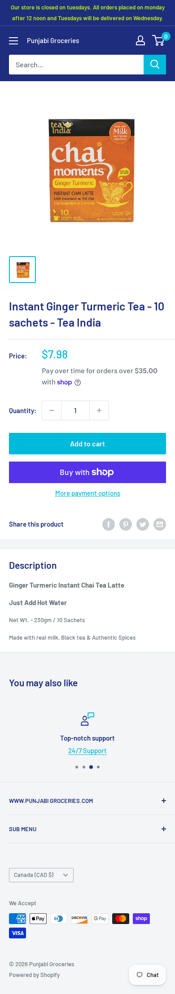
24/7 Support (87, 750)
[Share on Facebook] (108, 524)
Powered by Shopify (34, 974)
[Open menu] (13, 40)
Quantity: (22, 410)
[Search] (155, 64)
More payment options (87, 493)
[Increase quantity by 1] (99, 410)
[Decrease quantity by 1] (51, 410)
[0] (158, 40)
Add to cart (87, 443)
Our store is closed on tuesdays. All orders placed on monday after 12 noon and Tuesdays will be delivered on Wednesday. (88, 13)
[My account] (140, 40)
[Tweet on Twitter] (142, 524)
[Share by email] (159, 524)
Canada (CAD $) (33, 874)
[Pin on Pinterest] (125, 524)
